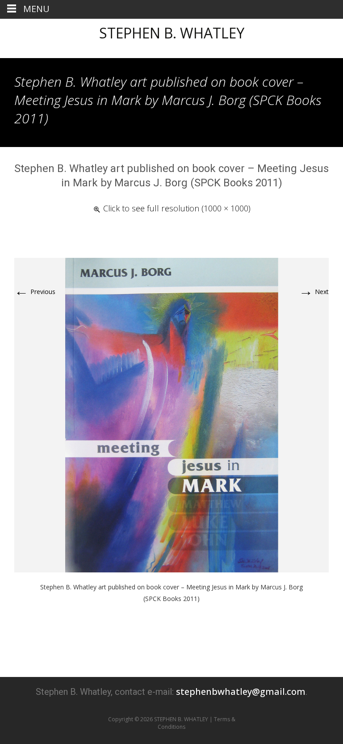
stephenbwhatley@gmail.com (240, 691)
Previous (34, 291)
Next (314, 291)
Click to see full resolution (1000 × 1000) (177, 208)
